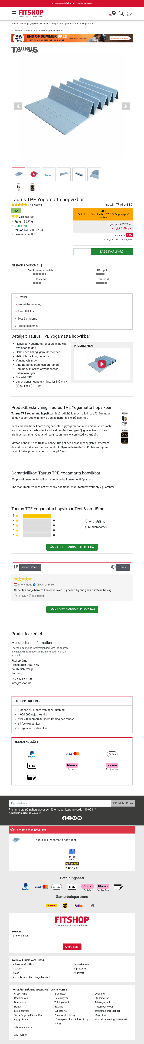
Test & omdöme (27, 318)
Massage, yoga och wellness (34, 23)
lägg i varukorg (112, 251)
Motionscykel (21, 1010)
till (20, 935)
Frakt (16, 973)
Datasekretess (81, 964)
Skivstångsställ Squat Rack (29, 1015)
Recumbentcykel (104, 1006)
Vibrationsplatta (23, 1027)
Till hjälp (21, 595)
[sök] (121, 14)
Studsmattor (102, 998)
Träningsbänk (61, 1002)
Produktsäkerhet (28, 325)
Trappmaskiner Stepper (107, 1010)
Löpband (100, 993)
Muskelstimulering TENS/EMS (111, 1019)
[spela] (101, 364)
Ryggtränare (21, 1019)
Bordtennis (20, 1002)
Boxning (58, 1006)
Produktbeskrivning (29, 304)
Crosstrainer (21, 993)
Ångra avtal (72, 946)
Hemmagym (61, 998)
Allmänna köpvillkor (23, 964)
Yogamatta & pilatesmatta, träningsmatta (72, 23)
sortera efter (29, 567)
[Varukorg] (130, 13)
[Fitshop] (31, 13)
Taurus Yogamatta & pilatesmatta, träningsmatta (39, 30)
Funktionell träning (64, 1015)
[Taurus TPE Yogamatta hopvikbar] (21, 840)
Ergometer (60, 993)
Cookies (17, 968)
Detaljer (22, 297)
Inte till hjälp (38, 595)
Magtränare (101, 1015)
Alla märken (20, 1034)
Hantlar (18, 1006)
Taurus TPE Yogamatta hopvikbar (55, 840)
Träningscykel (102, 1002)
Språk (122, 567)
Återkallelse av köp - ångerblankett (31, 977)
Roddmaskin (21, 998)
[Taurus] (24, 49)
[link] (32, 754)
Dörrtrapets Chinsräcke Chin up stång (71, 1021)
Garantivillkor (26, 311)
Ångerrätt (78, 973)
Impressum (79, 968)
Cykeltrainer (60, 1010)
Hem (13, 23)
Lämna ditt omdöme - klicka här (72, 547)
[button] (18, 174)
